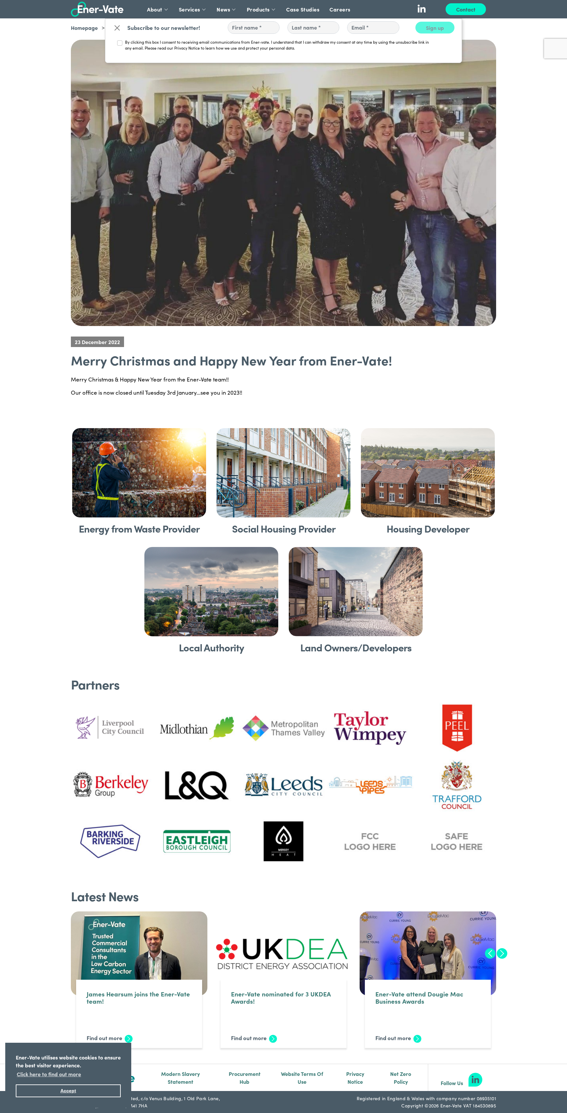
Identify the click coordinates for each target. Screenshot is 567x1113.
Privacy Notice (355, 1077)
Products (258, 9)
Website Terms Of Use (302, 1077)
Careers (339, 9)
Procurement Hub (245, 1077)
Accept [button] (68, 1090)
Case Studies (302, 9)
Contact (465, 9)
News (223, 9)
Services (189, 9)
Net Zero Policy (400, 1077)
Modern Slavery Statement (180, 1077)
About (154, 9)
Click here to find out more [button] (49, 1074)
